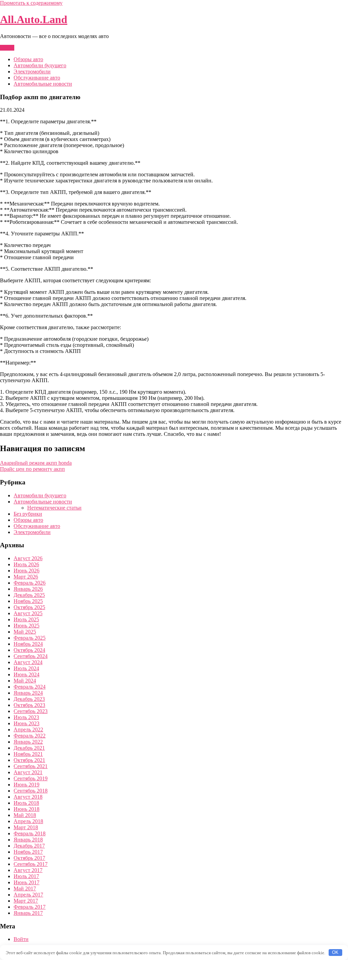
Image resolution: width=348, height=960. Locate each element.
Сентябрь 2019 (31, 778)
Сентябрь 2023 (31, 711)
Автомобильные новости (43, 84)
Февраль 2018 (30, 833)
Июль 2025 (26, 619)
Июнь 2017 (26, 882)
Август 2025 (28, 613)
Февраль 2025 (30, 638)
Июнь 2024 (26, 674)
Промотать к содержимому (31, 3)
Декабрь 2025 (29, 595)
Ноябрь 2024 (28, 644)
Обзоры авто (28, 59)
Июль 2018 (26, 803)
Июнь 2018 (26, 809)
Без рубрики (28, 514)
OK (335, 952)
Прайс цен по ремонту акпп (32, 469)
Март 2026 (26, 577)
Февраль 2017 (30, 907)
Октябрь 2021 (29, 760)
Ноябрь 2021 (28, 754)
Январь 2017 (28, 913)
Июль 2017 (26, 876)
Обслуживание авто (37, 78)
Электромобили (32, 71)
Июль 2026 (26, 564)
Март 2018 (26, 827)
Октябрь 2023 (29, 705)
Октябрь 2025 (29, 607)
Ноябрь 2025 (28, 601)
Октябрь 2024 (29, 650)
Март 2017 (26, 901)
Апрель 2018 (28, 821)
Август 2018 (28, 797)
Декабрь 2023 (29, 699)
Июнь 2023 (26, 723)
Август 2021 (28, 772)
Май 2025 (25, 632)
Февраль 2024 (30, 687)
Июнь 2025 (26, 625)
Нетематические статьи (54, 508)
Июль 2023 (26, 717)
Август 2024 (28, 662)
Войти (21, 939)
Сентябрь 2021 (31, 766)
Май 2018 (25, 815)
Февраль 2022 (30, 736)
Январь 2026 (28, 589)
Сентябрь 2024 (31, 656)
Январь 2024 (28, 693)
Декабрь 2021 (29, 748)
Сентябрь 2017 (31, 864)
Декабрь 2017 (29, 846)
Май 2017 (25, 888)
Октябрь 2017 (29, 858)
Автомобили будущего (40, 65)
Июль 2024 (26, 668)
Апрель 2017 (28, 894)
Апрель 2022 (28, 729)
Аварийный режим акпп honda (36, 463)
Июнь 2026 (26, 570)
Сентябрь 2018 (31, 791)
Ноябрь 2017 (28, 852)
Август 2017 (28, 870)
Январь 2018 (28, 839)
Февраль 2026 (30, 583)
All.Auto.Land (33, 19)
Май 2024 (25, 680)
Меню (7, 48)
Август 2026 (28, 558)
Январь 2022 (28, 742)
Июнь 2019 (26, 784)
